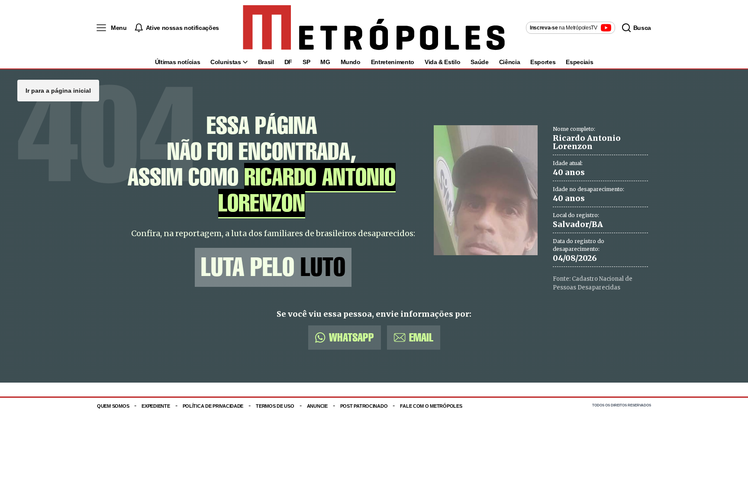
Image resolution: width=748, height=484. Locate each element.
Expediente (156, 406)
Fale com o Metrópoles (431, 406)
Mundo (351, 61)
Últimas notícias (177, 61)
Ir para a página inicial (58, 90)
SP (306, 61)
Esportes (542, 61)
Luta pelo (273, 267)
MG (325, 61)
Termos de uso (275, 406)
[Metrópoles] (374, 27)
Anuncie (317, 406)
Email (421, 337)
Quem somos (113, 406)
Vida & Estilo (442, 61)
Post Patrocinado (364, 406)
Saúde (479, 61)
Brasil (266, 61)
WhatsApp (351, 337)
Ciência (509, 61)
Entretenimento (392, 61)
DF (288, 61)
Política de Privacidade (213, 406)
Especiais (579, 61)
